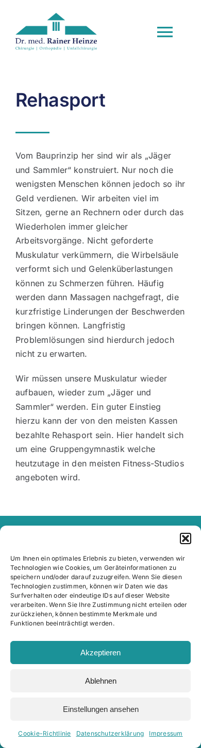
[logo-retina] (56, 17)
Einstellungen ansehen (101, 709)
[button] (185, 538)
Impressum (165, 733)
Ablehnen (100, 680)
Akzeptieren (100, 652)
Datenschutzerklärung (110, 733)
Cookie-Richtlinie (44, 733)
